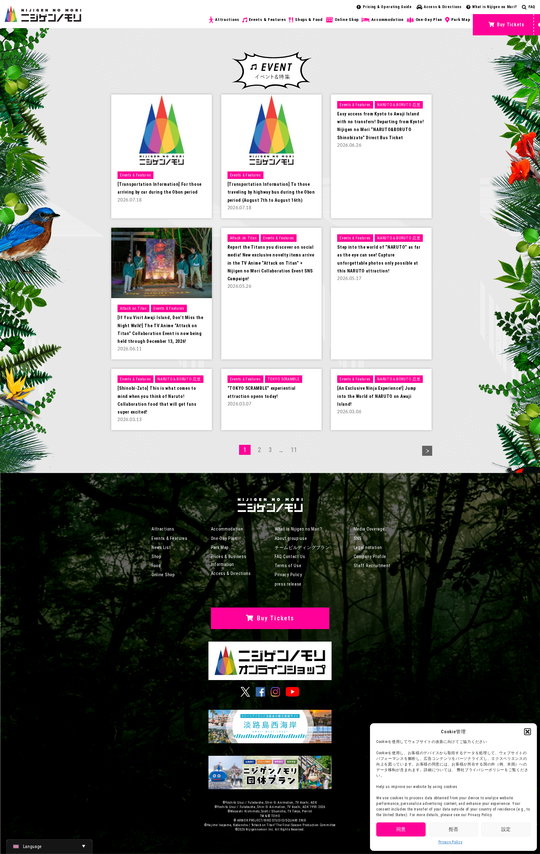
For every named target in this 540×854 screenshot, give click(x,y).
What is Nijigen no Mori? (494, 7)
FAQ (531, 7)
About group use (291, 538)
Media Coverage (369, 528)
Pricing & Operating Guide (387, 7)
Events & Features (267, 19)
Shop (157, 556)
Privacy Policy (450, 842)
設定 (506, 829)
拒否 (453, 829)
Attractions (227, 19)
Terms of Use (288, 565)
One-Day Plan (429, 19)
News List (161, 547)
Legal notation (368, 547)
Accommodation (387, 19)
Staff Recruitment (372, 565)
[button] (527, 732)
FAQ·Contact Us (290, 556)
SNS (358, 538)
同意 (401, 829)
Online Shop (347, 19)
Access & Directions (442, 7)
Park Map (460, 19)
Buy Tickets (510, 25)
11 (294, 450)
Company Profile (370, 556)
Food (156, 565)
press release (288, 584)
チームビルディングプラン (302, 547)
